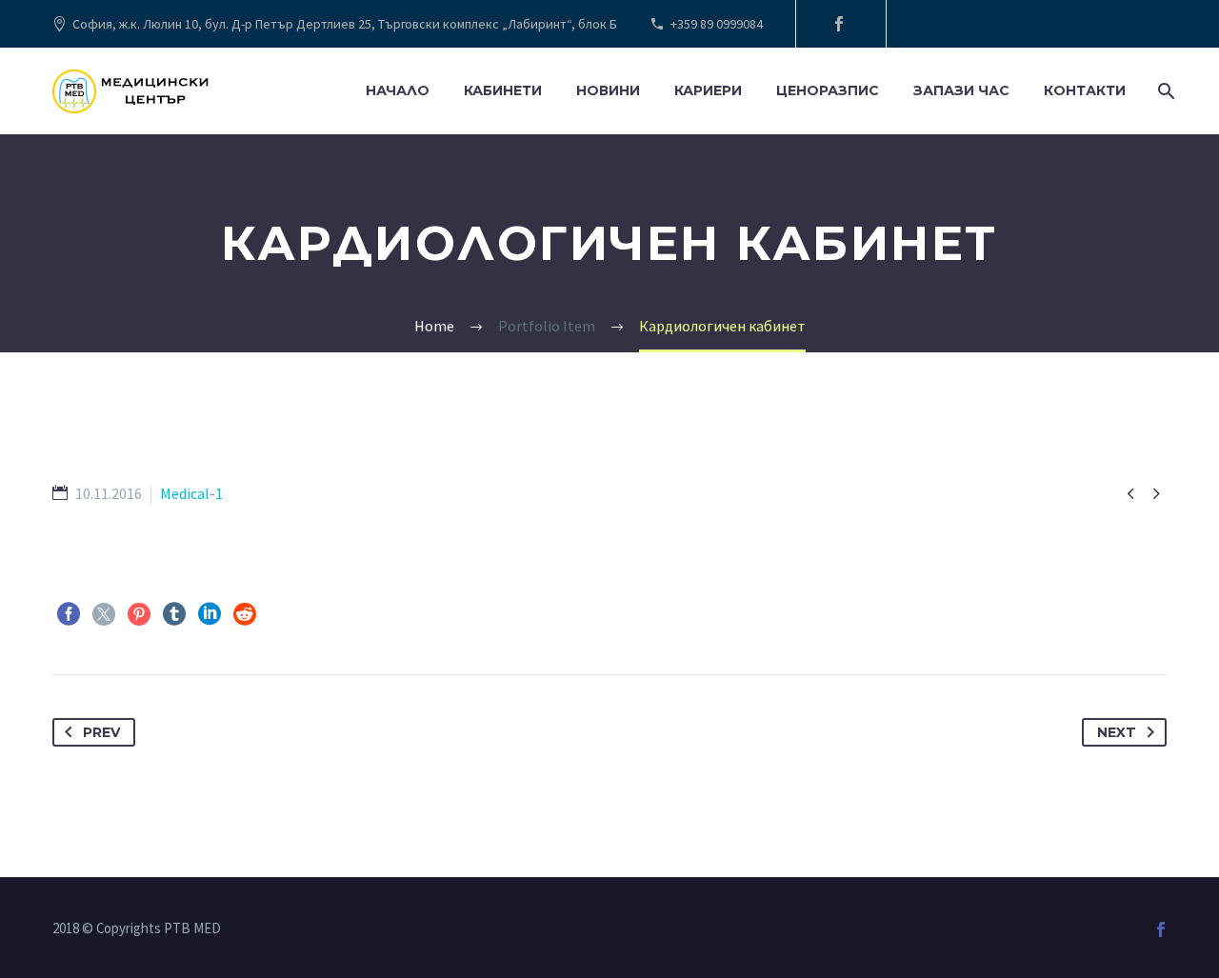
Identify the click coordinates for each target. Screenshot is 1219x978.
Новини (608, 90)
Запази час (961, 90)
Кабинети (503, 90)
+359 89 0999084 (716, 23)
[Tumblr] (174, 614)
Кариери (708, 90)
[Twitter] (103, 614)
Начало (398, 90)
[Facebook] (839, 23)
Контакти (1085, 90)
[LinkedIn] (209, 614)
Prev (101, 732)
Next (1116, 732)
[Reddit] (244, 614)
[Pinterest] (139, 614)
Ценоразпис (827, 90)
